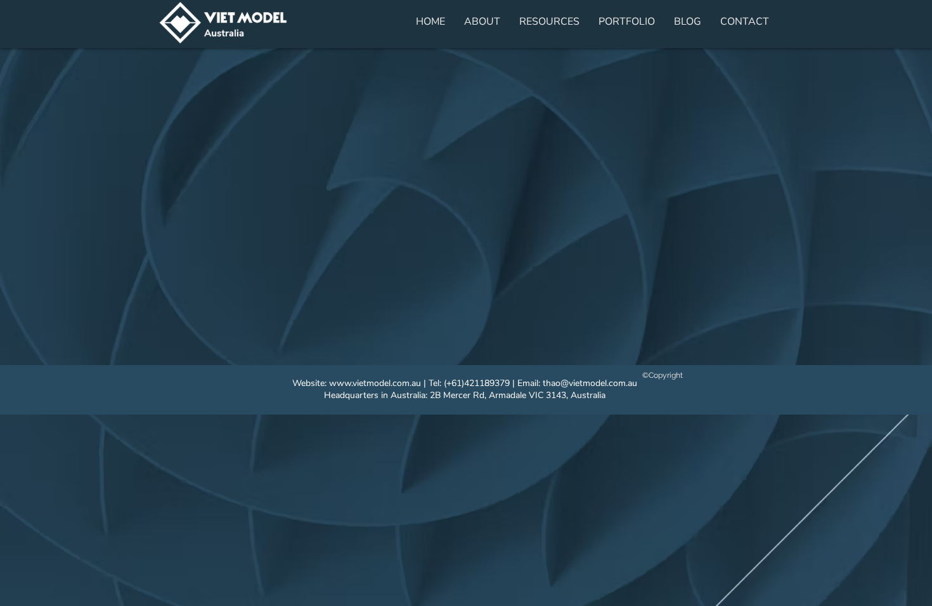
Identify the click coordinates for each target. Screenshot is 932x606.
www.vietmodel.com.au (375, 383)
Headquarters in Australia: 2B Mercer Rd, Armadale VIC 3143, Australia (464, 395)
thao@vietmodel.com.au (590, 383)
